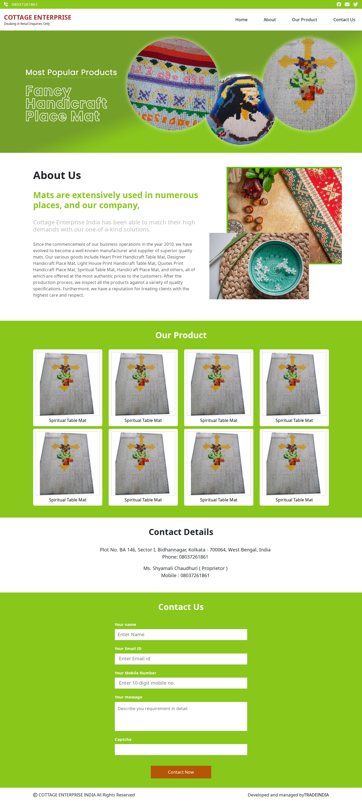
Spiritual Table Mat (67, 420)
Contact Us (344, 20)
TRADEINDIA (316, 795)
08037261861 (25, 4)
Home (241, 20)
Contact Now (181, 772)
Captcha (123, 739)
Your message (128, 696)
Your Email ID (128, 648)
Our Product (304, 20)
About (270, 20)
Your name (125, 624)
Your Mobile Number (135, 672)
